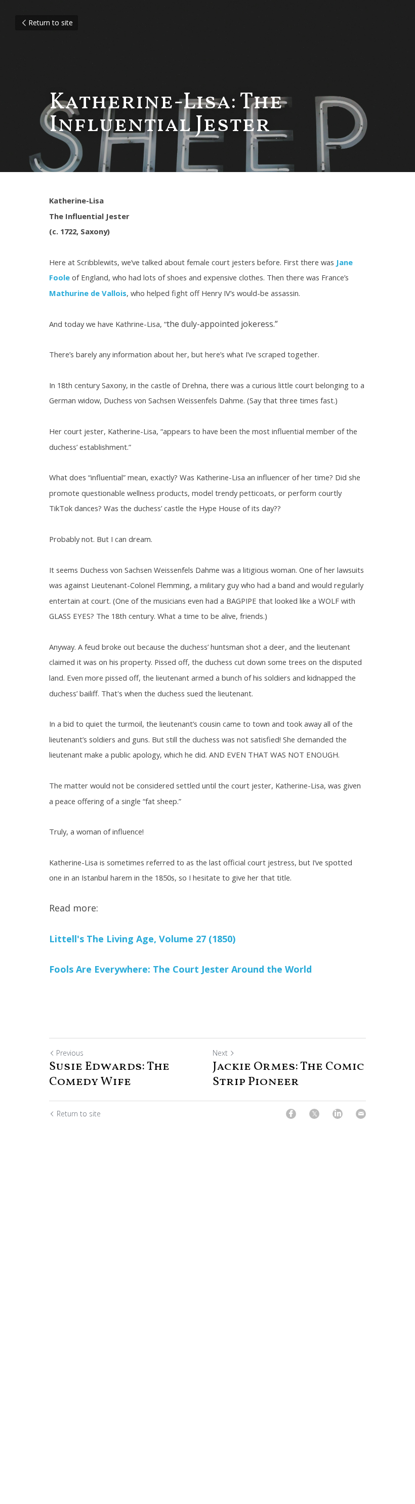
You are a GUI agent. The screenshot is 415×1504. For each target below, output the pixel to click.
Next (220, 1053)
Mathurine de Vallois (88, 293)
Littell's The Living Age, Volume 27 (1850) (142, 939)
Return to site (50, 22)
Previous (70, 1053)
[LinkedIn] (338, 1114)
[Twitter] (314, 1114)
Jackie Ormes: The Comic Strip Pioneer (288, 1074)
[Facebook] (291, 1114)
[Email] (361, 1114)
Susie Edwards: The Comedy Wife (109, 1074)
